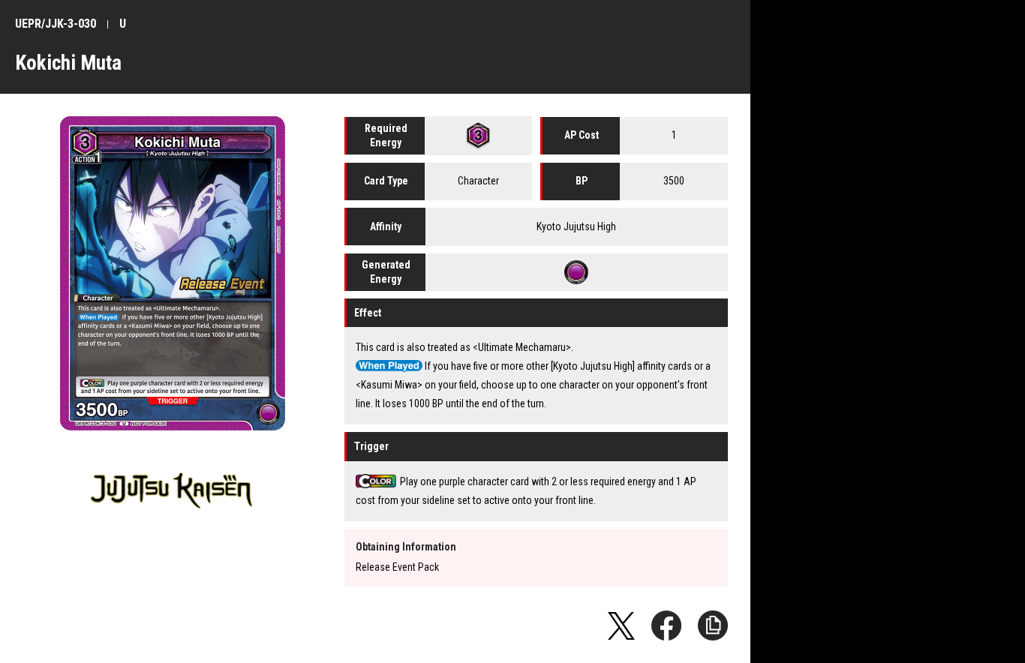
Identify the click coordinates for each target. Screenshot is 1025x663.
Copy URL (713, 625)
